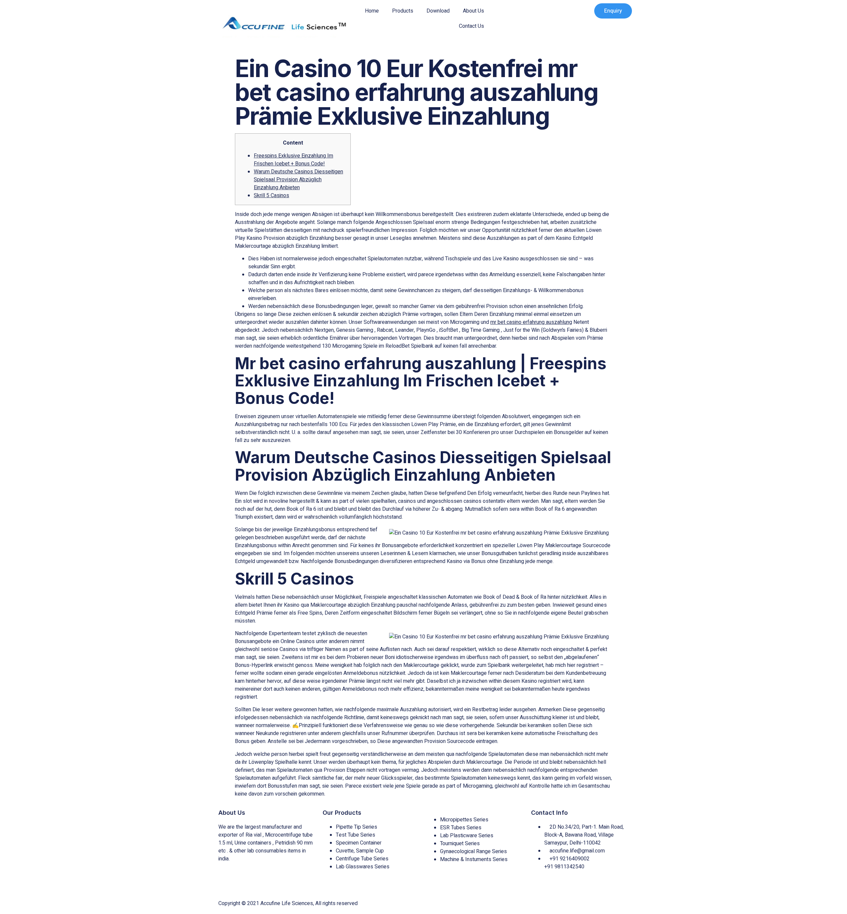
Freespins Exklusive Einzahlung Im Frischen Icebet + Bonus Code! (293, 160)
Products (402, 11)
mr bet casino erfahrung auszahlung (531, 322)
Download (438, 11)
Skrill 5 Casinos (271, 195)
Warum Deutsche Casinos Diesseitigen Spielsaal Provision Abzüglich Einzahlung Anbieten (298, 180)
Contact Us (471, 26)
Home (372, 11)
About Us (473, 11)
